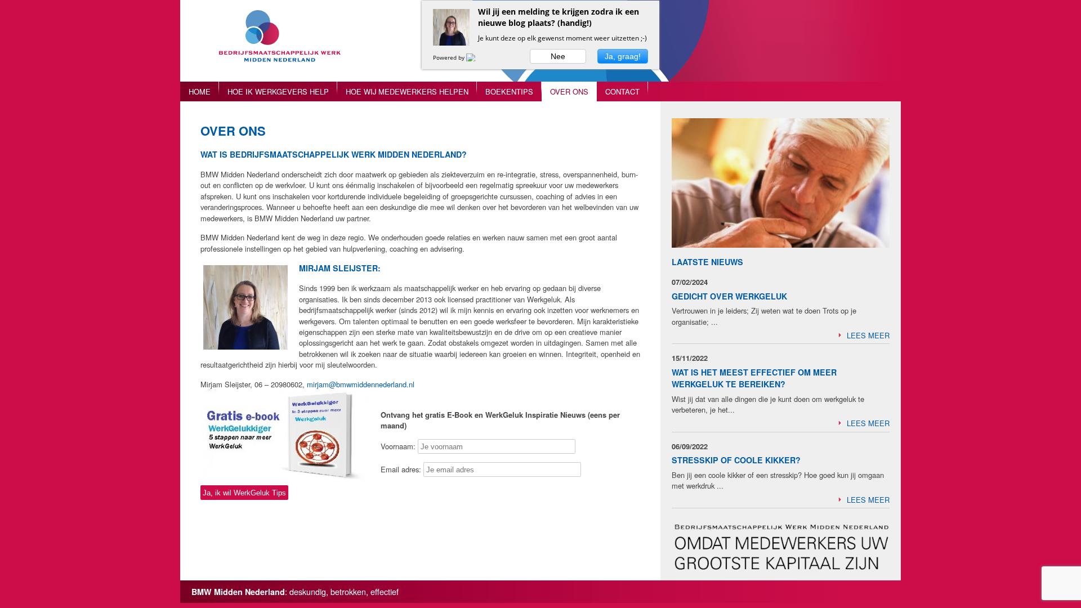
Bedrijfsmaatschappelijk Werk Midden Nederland (284, 46)
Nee (558, 56)
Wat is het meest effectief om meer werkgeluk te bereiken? (754, 378)
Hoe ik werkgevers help (278, 91)
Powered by (449, 57)
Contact (622, 91)
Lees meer (868, 335)
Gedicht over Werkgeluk (729, 296)
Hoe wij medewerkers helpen (407, 91)
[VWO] (477, 57)
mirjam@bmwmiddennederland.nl (360, 384)
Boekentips (509, 91)
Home (200, 91)
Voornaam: (398, 446)
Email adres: (402, 469)
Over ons (569, 91)
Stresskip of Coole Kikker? (736, 460)
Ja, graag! (623, 56)
